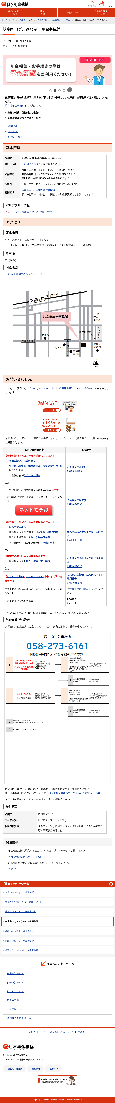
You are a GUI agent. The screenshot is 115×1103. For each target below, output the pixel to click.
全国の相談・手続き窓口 (48, 20)
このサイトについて (36, 1032)
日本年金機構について (100, 12)
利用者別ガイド (15, 973)
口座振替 (40, 532)
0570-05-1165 (74, 471)
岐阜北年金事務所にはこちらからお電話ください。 (76, 793)
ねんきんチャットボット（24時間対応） (53, 388)
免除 (30, 537)
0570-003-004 (74, 540)
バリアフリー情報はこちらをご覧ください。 (32, 212)
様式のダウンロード (43, 12)
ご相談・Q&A (72, 12)
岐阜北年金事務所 (14, 105)
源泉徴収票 (34, 466)
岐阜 (68, 20)
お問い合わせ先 (16, 136)
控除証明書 (49, 542)
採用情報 (36, 1068)
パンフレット (14, 1009)
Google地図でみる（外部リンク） (26, 274)
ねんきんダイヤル (76, 467)
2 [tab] (55, 90)
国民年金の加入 (17, 527)
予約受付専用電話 (76, 500)
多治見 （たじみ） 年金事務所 (19, 941)
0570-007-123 (74, 566)
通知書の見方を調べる (19, 1018)
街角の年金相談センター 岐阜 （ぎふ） (23, 902)
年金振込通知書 (17, 466)
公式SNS (54, 1068)
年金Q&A (87, 388)
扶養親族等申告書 (52, 466)
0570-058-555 (74, 582)
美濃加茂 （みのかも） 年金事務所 (21, 950)
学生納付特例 (42, 537)
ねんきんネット (34, 576)
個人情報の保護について (61, 1032)
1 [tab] (50, 90)
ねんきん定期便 (15, 576)
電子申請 (45, 561)
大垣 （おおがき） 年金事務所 (19, 892)
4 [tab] (64, 90)
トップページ (7, 20)
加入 (28, 561)
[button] (92, 4)
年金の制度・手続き (14, 12)
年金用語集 (13, 1000)
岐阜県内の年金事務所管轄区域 (38, 190)
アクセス (13, 131)
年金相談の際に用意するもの (26, 856)
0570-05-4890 (74, 504)
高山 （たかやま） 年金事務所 (19, 931)
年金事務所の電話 (79, 588)
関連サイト (83, 1032)
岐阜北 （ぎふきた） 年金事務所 (20, 911)
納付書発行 (53, 532)
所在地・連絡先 (15, 1068)
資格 (35, 561)
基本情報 (13, 126)
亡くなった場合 (32, 475)
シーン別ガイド (15, 982)
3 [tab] (59, 90)
